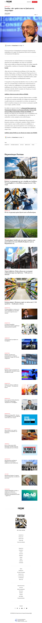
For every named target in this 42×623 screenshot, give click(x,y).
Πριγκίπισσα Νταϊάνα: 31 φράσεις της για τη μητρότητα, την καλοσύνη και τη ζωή (12, 477)
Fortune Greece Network (21, 542)
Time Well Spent (21, 577)
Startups (21, 557)
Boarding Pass (21, 570)
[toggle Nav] (5, 1)
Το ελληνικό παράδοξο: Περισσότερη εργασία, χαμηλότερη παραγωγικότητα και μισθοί (12, 326)
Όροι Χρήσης (21, 596)
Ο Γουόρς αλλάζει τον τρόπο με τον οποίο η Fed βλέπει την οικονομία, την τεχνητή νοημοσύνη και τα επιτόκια (12, 311)
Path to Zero (21, 579)
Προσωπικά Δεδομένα (21, 598)
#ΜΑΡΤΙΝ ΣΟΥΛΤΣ (27, 144)
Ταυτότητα (21, 587)
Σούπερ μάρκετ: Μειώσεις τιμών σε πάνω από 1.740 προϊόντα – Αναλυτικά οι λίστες (21, 303)
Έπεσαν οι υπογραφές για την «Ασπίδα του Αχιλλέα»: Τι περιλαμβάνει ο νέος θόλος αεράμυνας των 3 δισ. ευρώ (21, 183)
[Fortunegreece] (9, 2)
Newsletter (21, 592)
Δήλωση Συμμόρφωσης (21, 589)
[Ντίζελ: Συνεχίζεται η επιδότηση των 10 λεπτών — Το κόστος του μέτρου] (29, 389)
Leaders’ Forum (21, 538)
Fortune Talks (21, 540)
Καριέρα (21, 559)
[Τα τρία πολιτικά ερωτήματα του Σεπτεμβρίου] (29, 344)
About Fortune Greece (21, 585)
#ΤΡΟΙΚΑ (33, 144)
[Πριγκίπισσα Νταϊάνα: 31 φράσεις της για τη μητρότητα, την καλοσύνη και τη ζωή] (29, 480)
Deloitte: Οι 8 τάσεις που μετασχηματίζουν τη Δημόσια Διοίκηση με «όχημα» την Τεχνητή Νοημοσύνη (12, 356)
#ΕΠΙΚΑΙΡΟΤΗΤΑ (7, 144)
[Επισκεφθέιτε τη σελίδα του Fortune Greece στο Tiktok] (24, 608)
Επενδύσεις (21, 555)
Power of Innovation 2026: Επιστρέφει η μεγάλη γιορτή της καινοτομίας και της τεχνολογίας (11, 446)
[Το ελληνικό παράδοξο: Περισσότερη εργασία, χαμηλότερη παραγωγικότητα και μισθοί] (29, 329)
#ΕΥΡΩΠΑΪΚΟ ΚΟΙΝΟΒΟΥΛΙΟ (15, 144)
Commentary (21, 562)
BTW (31, 613)
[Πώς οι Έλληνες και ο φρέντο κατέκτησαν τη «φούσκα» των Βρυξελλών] (29, 435)
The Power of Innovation (21, 572)
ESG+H (21, 568)
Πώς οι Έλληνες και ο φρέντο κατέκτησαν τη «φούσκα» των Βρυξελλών (11, 431)
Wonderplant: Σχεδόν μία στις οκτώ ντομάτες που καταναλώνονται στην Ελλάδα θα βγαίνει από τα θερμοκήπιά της (20, 241)
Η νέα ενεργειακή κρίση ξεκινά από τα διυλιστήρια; (20, 212)
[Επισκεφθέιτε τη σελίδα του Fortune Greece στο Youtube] (21, 608)
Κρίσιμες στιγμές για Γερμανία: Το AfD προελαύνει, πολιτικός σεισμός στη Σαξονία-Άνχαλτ (12, 371)
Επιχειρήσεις (21, 550)
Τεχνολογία (21, 553)
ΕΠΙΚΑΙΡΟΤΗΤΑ (7, 6)
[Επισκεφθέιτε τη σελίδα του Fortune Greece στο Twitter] (17, 608)
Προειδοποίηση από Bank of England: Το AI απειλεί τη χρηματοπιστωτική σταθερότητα (11, 462)
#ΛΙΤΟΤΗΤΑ (22, 144)
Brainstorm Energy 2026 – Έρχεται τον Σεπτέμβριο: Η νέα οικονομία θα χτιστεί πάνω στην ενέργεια (12, 416)
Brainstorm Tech (21, 574)
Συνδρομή (21, 594)
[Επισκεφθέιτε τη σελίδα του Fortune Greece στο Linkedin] (19, 608)
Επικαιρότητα (21, 548)
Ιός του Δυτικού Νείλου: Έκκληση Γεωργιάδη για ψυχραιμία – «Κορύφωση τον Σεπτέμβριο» (12, 401)
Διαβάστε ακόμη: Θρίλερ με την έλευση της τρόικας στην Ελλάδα (21, 132)
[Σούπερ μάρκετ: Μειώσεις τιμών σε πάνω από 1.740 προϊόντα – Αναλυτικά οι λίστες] (21, 289)
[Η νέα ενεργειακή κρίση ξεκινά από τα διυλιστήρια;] (21, 199)
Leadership (21, 560)
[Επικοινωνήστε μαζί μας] (26, 608)
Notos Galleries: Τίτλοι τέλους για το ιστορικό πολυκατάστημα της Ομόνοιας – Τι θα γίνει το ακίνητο (18, 272)
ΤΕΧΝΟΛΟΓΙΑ (7, 443)
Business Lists (21, 536)
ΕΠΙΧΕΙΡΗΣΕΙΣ (7, 269)
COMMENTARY (7, 338)
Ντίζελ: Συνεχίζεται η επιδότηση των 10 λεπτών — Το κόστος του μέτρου (11, 386)
